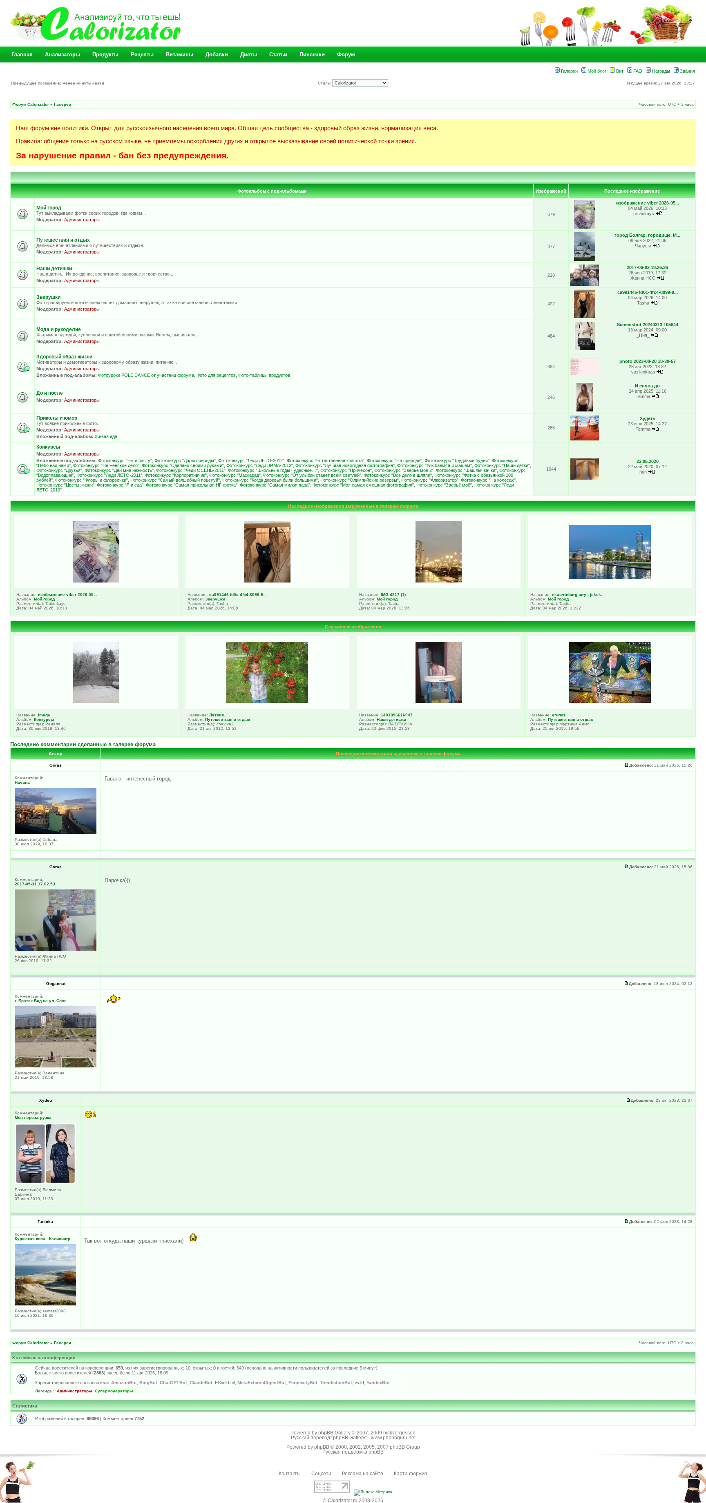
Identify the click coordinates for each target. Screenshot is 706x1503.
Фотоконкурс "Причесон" (346, 470)
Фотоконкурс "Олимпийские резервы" (359, 480)
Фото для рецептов (216, 375)
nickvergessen (399, 1432)
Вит (619, 71)
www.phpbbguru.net (393, 1437)
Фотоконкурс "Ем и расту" (125, 460)
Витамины (179, 54)
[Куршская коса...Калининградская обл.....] (45, 1304)
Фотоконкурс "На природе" (394, 460)
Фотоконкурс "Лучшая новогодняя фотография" (345, 465)
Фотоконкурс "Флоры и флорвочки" (91, 480)
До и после (49, 393)
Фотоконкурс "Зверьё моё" (444, 484)
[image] (96, 701)
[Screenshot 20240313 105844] (585, 349)
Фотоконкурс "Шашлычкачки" (466, 470)
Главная (22, 54)
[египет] (610, 701)
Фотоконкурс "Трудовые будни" (456, 460)
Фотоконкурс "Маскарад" (235, 475)
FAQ (637, 71)
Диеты (248, 54)
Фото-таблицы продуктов (264, 375)
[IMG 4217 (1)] (439, 580)
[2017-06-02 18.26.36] (584, 284)
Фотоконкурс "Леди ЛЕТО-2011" (109, 475)
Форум (346, 54)
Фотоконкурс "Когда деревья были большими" (270, 480)
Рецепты (142, 54)
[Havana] (55, 832)
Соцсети (321, 1473)
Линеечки (312, 54)
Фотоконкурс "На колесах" (488, 480)
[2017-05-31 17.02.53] (55, 949)
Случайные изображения (353, 626)
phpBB (321, 1447)
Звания (687, 71)
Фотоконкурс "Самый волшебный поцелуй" (175, 480)
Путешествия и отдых (63, 240)
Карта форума (410, 1473)
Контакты (290, 1473)
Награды (660, 71)
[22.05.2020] (584, 478)
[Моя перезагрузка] (45, 1183)
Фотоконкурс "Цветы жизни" (65, 484)
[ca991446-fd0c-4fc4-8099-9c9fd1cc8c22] (585, 316)
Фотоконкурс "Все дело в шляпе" (398, 475)
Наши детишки (54, 268)
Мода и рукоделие (58, 329)
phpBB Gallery (334, 1432)
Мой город (48, 208)
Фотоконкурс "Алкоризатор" (429, 480)
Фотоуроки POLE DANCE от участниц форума (146, 375)
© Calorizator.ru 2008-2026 (353, 1500)
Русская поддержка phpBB (353, 1452)
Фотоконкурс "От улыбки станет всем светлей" (312, 475)
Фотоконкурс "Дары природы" (185, 460)
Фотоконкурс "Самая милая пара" (275, 484)
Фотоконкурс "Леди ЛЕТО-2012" (251, 460)
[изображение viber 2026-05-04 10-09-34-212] (585, 227)
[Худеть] (584, 439)
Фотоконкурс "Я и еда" (120, 484)
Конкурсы (48, 447)
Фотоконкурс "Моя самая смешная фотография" (363, 484)
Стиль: (325, 83)
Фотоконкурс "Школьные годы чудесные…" (273, 470)
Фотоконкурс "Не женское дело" (106, 465)
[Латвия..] (267, 701)
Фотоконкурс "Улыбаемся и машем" (434, 465)
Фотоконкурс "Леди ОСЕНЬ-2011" (191, 470)
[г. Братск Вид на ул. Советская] (55, 1066)
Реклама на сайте (362, 1473)
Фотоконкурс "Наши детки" (502, 465)
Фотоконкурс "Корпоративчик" (176, 475)
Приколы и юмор (56, 418)
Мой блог (596, 71)
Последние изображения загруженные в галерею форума (353, 506)
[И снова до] (584, 410)
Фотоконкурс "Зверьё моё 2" (403, 470)
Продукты (105, 54)
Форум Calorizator (30, 104)
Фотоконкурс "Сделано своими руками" (183, 465)
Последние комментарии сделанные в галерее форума (83, 744)
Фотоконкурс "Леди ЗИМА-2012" (259, 465)
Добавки (217, 54)
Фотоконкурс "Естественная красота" (325, 460)
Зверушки (48, 297)
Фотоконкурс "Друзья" (59, 470)
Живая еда (106, 436)
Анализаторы (62, 54)
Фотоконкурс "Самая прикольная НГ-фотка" (191, 484)
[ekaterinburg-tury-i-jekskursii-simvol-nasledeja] (610, 577)
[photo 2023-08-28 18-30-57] (584, 373)
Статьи (278, 54)
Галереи (569, 71)
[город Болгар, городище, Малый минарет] (585, 259)
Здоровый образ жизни (64, 357)
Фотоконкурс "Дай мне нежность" (119, 470)
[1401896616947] (439, 701)
